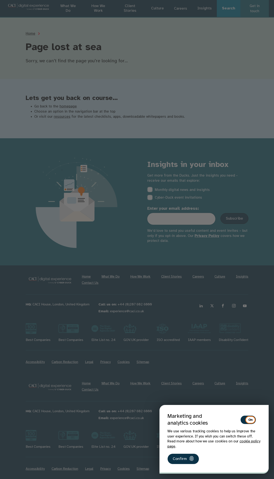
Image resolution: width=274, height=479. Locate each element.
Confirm (180, 459)
